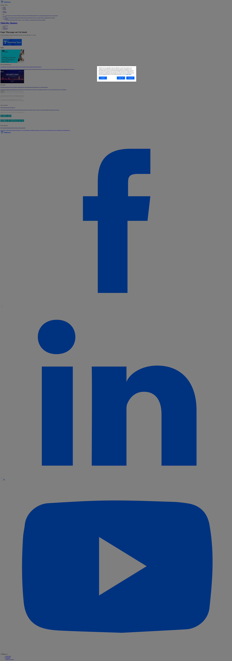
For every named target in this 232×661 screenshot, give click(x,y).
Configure (103, 77)
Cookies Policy (128, 74)
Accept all (130, 77)
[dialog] (116, 74)
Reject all (121, 77)
